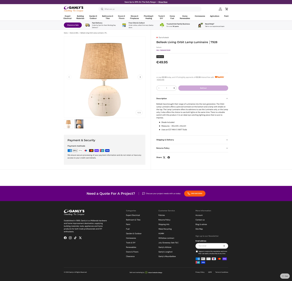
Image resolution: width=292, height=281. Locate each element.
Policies (161, 215)
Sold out (203, 88)
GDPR (210, 272)
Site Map (199, 229)
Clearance (130, 256)
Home (66, 33)
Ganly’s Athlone (164, 247)
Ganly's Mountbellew (167, 256)
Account (199, 215)
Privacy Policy (200, 272)
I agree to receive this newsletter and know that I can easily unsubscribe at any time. (212, 252)
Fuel (128, 229)
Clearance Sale (73, 25)
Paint (128, 224)
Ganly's (71, 272)
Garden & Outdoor (134, 233)
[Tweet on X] (164, 157)
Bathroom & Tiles (133, 220)
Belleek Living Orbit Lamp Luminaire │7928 (94, 33)
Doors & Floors (132, 252)
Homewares (131, 238)
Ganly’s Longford (165, 252)
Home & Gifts (74, 33)
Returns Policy (164, 220)
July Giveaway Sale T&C (168, 242)
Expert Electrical (133, 215)
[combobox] (150, 9)
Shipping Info (163, 224)
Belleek (159, 47)
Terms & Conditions (221, 272)
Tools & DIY (130, 242)
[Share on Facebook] (168, 157)
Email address (201, 241)
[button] (226, 9)
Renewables (131, 247)
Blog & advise (201, 224)
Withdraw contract (166, 238)
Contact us (200, 220)
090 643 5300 (196, 193)
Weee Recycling (165, 229)
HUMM (161, 233)
